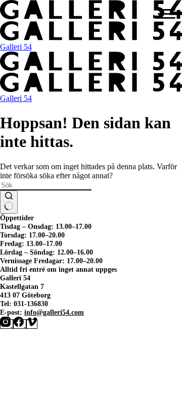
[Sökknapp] (9, 202)
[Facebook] (19, 324)
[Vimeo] (31, 324)
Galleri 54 (16, 46)
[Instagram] (6, 324)
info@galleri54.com (54, 312)
